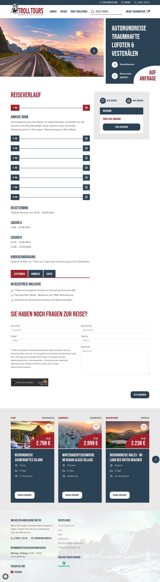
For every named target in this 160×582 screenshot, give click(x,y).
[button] (5, 576)
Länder (53, 11)
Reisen (63, 11)
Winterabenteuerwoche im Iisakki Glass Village (78, 457)
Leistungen (19, 274)
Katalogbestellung (110, 2)
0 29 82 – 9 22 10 (143, 2)
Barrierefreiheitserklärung (71, 543)
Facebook (18, 572)
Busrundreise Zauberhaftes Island (29, 457)
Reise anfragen (121, 127)
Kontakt (127, 2)
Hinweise (35, 274)
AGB (60, 535)
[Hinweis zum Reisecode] (115, 76)
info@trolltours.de (43, 538)
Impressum (63, 539)
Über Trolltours (79, 11)
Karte (49, 274)
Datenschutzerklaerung (69, 548)
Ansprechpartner (66, 526)
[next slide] (94, 51)
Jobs (60, 530)
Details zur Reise (25, 495)
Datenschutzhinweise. (21, 367)
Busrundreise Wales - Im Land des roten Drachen (126, 457)
